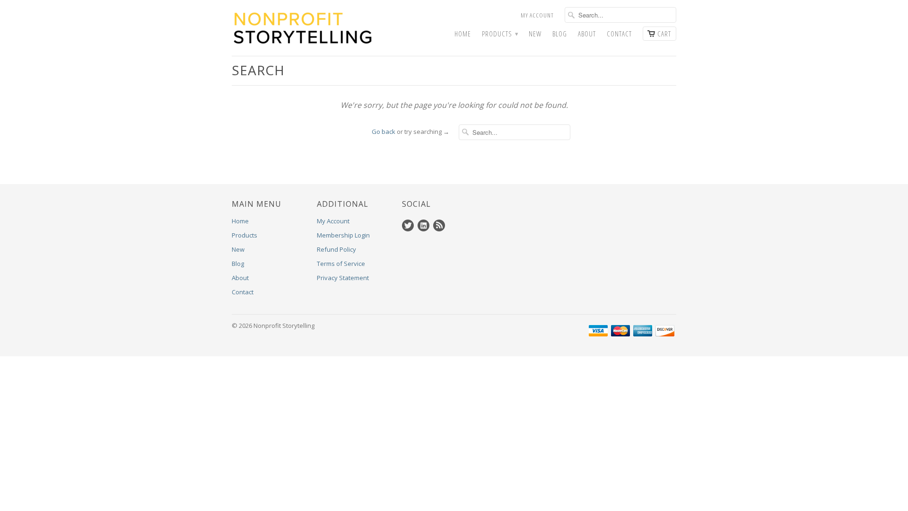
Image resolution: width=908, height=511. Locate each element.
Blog (559, 33)
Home (462, 33)
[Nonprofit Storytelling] (303, 28)
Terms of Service (341, 263)
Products (500, 33)
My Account (537, 15)
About (587, 33)
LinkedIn (423, 225)
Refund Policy (336, 249)
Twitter (408, 225)
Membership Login (343, 235)
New (535, 33)
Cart (664, 33)
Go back (383, 131)
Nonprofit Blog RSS (439, 225)
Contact (619, 33)
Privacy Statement (343, 277)
